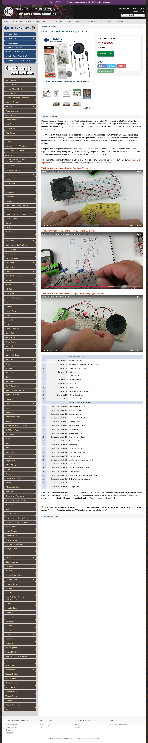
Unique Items (20, 107)
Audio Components (20, 170)
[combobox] (131, 15)
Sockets (8, 593)
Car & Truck (10, 232)
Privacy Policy (11, 727)
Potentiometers (20, 540)
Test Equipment (11, 648)
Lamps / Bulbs (20, 412)
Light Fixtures (10, 452)
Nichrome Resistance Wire (15, 500)
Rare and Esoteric (12, 102)
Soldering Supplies (12, 43)
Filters (7, 315)
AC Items (9, 142)
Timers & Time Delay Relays (16, 656)
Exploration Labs (11, 34)
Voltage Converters (12, 705)
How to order (42, 21)
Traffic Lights (10, 665)
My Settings (45, 725)
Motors (20, 483)
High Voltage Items (12, 386)
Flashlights (9, 320)
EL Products (10, 293)
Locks (7, 447)
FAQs (68, 21)
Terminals (9, 643)
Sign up (135, 12)
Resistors (20, 566)
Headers (8, 377)
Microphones (10, 474)
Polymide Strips (11, 535)
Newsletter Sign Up (22, 21)
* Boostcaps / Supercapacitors (16, 214)
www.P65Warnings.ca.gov (81, 510)
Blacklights (9, 197)
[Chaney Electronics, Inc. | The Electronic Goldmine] (41, 12)
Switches (20, 634)
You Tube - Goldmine (118, 725)
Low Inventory (10, 80)
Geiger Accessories (12, 120)
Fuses (20, 324)
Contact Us (79, 727)
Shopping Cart (124, 8)
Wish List (95, 21)
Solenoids (9, 612)
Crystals (20, 271)
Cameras (8, 227)
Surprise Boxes (11, 84)
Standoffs (9, 626)
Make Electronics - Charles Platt (17, 61)
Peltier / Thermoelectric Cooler (16, 518)
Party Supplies (10, 513)
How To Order (11, 725)
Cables (20, 223)
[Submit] (143, 15)
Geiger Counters (11, 111)
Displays (20, 280)
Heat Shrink (9, 373)
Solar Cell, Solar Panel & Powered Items (20, 598)
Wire (20, 709)
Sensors (8, 588)
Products (53, 27)
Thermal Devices (20, 652)
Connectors (20, 263)
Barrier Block (10, 183)
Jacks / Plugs (20, 403)
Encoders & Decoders (13, 298)
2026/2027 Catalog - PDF (15, 52)
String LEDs (10, 434)
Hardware (20, 359)
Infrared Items (20, 399)
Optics (20, 509)
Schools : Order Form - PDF (16, 56)
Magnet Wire (10, 461)
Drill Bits (8, 289)
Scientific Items (11, 128)
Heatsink (8, 368)
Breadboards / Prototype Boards (17, 205)
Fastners (8, 307)
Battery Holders (11, 192)
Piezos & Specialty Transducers (20, 522)
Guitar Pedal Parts (12, 355)
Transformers (20, 670)
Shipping (58, 21)
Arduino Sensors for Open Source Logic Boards (15, 160)
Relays (20, 558)
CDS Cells (9, 236)
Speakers (9, 621)
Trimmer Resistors (12, 674)
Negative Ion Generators (14, 496)
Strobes (20, 630)
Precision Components (14, 544)
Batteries (20, 188)
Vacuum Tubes (11, 696)
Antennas (9, 155)
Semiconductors (20, 580)
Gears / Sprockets (12, 329)
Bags (20, 175)
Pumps (20, 553)
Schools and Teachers (13, 47)
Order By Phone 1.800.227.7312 (117, 21)
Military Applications (12, 487)
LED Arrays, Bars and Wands (16, 425)
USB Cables (10, 133)
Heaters (8, 364)
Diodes (20, 285)
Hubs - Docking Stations (14, 390)
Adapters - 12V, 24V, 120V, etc (16, 146)
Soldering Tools (11, 608)
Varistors (8, 700)
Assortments (20, 166)
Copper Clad (10, 267)
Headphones (10, 381)
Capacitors (20, 241)
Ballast (8, 179)
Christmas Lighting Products (16, 245)
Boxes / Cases (11, 219)
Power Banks (10, 527)
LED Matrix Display (12, 430)
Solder (7, 604)
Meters (8, 469)
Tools (20, 661)
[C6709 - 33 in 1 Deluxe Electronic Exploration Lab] (46, 93)
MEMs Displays (11, 465)
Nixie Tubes (9, 505)
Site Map (9, 733)
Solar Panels (10, 124)
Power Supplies (11, 531)
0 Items (135, 8)
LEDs (20, 439)
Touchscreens (10, 678)
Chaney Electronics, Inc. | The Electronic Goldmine (73, 738)
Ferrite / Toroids (11, 311)
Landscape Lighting (12, 417)
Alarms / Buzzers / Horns (15, 150)
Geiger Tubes (10, 115)
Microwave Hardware (13, 478)
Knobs (7, 408)
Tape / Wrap (9, 639)
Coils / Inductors (11, 254)
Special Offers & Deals (14, 89)
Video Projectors (11, 692)
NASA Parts (10, 491)
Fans (20, 302)
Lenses (8, 443)
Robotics (20, 571)
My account (81, 21)
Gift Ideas (20, 346)
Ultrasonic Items (11, 683)
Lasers (8, 421)
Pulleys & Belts (11, 549)
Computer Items (20, 258)
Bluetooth (8, 201)
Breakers (8, 210)
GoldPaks (9, 351)
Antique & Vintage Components (17, 98)
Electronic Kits (20, 39)
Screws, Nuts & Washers (20, 575)
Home (6, 21)
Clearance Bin (10, 93)
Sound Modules (11, 617)
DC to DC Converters (13, 276)
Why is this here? (100, 510)
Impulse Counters (12, 395)
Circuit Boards (10, 249)
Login (142, 12)
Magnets (8, 456)
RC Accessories (11, 562)
